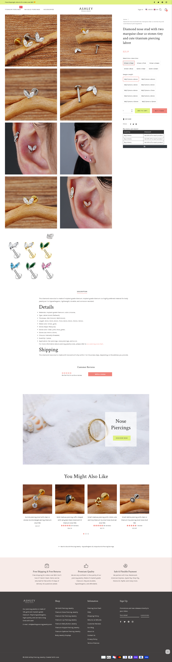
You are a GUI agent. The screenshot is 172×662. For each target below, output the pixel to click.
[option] (37, 508)
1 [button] (83, 533)
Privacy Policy (92, 639)
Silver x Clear (128, 63)
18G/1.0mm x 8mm (148, 79)
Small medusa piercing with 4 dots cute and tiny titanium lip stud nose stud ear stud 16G (102, 520)
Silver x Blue (128, 69)
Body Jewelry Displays (63, 635)
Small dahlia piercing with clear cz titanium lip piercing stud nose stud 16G (134, 520)
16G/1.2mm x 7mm (148, 90)
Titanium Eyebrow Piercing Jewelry (67, 631)
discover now (122, 438)
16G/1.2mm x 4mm (131, 85)
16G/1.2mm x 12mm (149, 101)
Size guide (128, 119)
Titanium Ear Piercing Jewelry (65, 616)
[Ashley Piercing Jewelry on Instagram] (166, 2)
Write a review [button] (100, 374)
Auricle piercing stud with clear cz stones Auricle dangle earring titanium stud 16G (37, 520)
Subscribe (145, 615)
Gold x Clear (141, 69)
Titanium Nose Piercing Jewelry (66, 612)
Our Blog (90, 627)
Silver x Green (154, 63)
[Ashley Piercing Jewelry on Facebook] (154, 2)
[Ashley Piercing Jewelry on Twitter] (158, 2)
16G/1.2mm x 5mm (148, 85)
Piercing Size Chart (94, 608)
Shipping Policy (93, 616)
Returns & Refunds (94, 620)
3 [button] (88, 533)
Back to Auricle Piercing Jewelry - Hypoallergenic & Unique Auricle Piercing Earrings (87, 546)
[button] (152, 9)
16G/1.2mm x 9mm (148, 96)
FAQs (89, 612)
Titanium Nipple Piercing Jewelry (67, 627)
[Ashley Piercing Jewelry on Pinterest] (162, 2)
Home (125, 19)
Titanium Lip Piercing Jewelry (65, 620)
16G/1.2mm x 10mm (131, 101)
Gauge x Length (128, 74)
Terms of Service (93, 643)
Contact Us (91, 635)
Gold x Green (153, 69)
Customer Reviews (94, 624)
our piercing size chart (95, 344)
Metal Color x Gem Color (130, 58)
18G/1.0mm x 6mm (131, 79)
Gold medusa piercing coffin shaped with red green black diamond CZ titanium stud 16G (70, 520)
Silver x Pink (141, 63)
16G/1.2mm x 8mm (131, 96)
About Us (90, 631)
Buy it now (159, 111)
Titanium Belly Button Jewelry (66, 624)
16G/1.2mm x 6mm (131, 90)
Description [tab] (82, 291)
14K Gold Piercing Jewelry (64, 608)
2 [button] (85, 533)
